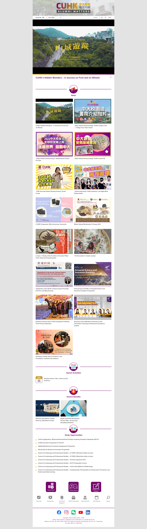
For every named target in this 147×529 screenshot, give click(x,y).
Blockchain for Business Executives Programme (53, 449)
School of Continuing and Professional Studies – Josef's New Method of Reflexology (65, 466)
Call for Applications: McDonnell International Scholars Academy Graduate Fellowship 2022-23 (68, 439)
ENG (109, 17)
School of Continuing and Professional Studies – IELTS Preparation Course (62, 463)
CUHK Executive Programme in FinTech (51, 443)
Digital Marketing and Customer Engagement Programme (56, 446)
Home (95, 17)
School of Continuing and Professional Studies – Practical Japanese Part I (62, 459)
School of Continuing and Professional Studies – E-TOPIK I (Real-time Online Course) (65, 453)
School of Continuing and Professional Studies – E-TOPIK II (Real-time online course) (65, 456)
